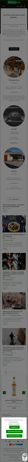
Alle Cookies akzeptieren (14, 436)
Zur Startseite (14, 49)
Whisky (4, 33)
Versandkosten (6, 450)
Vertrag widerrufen (14, 457)
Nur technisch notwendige (14, 431)
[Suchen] (18, 6)
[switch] (25, 460)
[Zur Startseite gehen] (14, 2)
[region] (14, 392)
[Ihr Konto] (21, 6)
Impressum (17, 424)
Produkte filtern (15, 199)
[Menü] (3, 6)
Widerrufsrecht (21, 455)
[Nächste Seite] (22, 372)
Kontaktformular (14, 142)
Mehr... (5, 211)
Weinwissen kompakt (8, 240)
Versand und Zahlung (12, 455)
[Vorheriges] (4, 392)
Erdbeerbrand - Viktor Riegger (14, 400)
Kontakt (4, 455)
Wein (21, 31)
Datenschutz (11, 424)
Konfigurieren (14, 427)
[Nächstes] (23, 392)
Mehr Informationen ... (14, 422)
